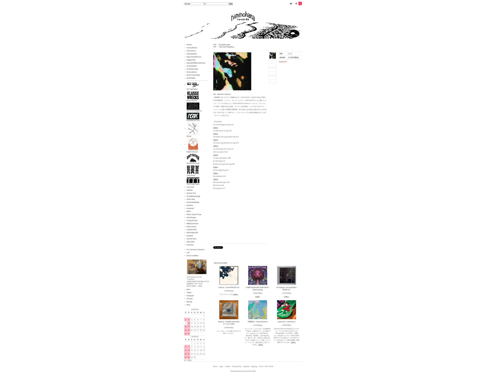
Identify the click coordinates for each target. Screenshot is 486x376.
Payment (246, 366)
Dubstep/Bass (192, 54)
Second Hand (191, 239)
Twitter (189, 293)
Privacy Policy (236, 366)
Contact (227, 366)
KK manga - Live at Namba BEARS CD (286, 288)
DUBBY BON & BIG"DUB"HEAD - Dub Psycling (257, 288)
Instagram (190, 296)
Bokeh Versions (192, 152)
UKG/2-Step (191, 199)
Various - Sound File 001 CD (228, 287)
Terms (261, 366)
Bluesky (189, 302)
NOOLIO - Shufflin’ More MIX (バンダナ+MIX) (228, 322)
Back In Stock (191, 226)
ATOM (271, 366)
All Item (189, 45)
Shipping (254, 366)
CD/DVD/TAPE (192, 230)
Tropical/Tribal (192, 220)
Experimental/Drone (194, 57)
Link (188, 252)
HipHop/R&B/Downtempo (196, 63)
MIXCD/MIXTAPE (192, 233)
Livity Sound (191, 175)
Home (215, 366)
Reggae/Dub (191, 60)
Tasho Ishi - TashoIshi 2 (286, 321)
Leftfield (190, 190)
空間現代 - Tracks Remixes (258, 321)
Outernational (192, 72)
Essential (190, 236)
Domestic (190, 245)
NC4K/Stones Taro (193, 120)
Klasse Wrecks (192, 101)
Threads (190, 299)
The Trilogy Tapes (193, 184)
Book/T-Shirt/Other (193, 75)
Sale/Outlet (191, 242)
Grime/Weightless (193, 202)
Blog (188, 305)
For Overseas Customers (196, 249)
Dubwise (190, 205)
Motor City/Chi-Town (194, 214)
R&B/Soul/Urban (192, 223)
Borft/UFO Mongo (193, 163)
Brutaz (189, 136)
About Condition (193, 255)
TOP (214, 45)
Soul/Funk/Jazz (192, 66)
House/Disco (191, 51)
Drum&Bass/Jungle (193, 196)
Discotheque (191, 217)
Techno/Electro (192, 48)
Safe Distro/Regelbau (226, 47)
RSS (266, 366)
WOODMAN (191, 78)
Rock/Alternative (224, 45)
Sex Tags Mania (192, 89)
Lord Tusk (190, 187)
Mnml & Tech (191, 193)
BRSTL (189, 211)
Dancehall (190, 208)
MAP (188, 289)
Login (221, 366)
